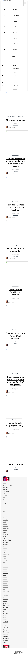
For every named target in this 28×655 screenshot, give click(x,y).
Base (7, 487)
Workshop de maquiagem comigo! (15, 424)
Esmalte (5, 520)
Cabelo (5, 497)
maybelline (5, 542)
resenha (5, 603)
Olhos (4, 562)
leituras (5, 530)
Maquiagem (15, 245)
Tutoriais (5, 626)
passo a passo (5, 568)
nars (3, 546)
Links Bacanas (5, 533)
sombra (4, 617)
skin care (4, 615)
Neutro (4, 552)
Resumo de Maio (15, 464)
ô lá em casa (5, 641)
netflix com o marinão (5, 549)
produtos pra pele (5, 588)
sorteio (5, 622)
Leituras (15, 32)
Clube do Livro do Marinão (5, 501)
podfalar (5, 579)
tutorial (5, 628)
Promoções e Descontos (6, 593)
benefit (4, 491)
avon (4, 487)
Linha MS (15, 43)
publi (4, 597)
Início (15, 62)
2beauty (4, 483)
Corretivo (5, 507)
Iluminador (5, 526)
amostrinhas (7, 485)
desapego (5, 514)
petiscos (5, 573)
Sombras (5, 619)
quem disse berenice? (5, 600)
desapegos (5, 516)
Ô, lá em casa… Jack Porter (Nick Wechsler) (15, 336)
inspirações (5, 528)
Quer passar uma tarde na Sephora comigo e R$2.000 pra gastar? (15, 381)
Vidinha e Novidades (6, 631)
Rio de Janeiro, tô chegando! (15, 249)
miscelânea (5, 544)
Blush (7, 491)
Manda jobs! (18, 653)
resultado (5, 607)
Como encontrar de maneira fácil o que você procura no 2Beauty (15, 162)
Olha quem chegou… (15, 120)
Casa (15, 21)
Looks (4, 536)
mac (4, 538)
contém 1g (5, 505)
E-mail (15, 49)
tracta (4, 623)
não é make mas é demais (6, 556)
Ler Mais (15, 125)
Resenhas (6, 605)
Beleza (15, 9)
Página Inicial (18, 651)
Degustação (15, 15)
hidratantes (5, 524)
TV (15, 26)
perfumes (5, 571)
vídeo (6, 634)
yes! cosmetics (6, 638)
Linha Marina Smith (12, 116)
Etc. (15, 38)
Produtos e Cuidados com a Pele (5, 583)
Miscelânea (21, 116)
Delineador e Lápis (6, 511)
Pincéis (4, 575)
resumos (5, 609)
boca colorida (5, 494)
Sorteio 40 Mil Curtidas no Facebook (15, 292)
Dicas (4, 518)
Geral (4, 522)
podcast (5, 577)
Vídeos (5, 636)
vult (4, 634)
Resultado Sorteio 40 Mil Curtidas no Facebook (15, 207)
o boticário (5, 560)
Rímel (4, 611)
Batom (5, 489)
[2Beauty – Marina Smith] (9, 0)
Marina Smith (11, 127)
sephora (5, 613)
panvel (4, 564)
